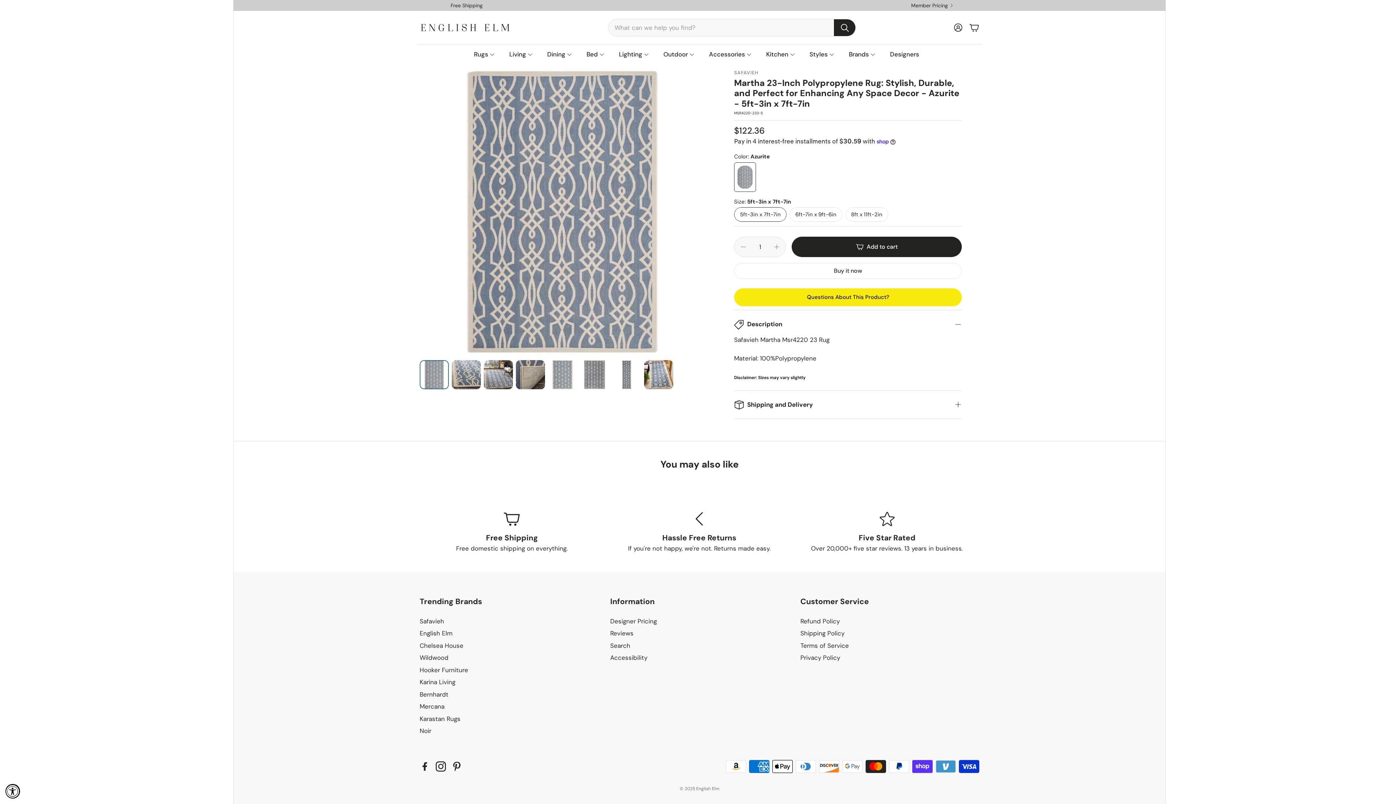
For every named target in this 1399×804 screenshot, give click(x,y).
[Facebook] (425, 766)
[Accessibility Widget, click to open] (12, 791)
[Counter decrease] (743, 246)
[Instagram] (441, 766)
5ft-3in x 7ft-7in (760, 214)
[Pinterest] (457, 766)
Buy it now (848, 271)
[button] (731, 27)
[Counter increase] (776, 246)
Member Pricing (929, 5)
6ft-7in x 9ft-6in (815, 214)
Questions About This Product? (848, 297)
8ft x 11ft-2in (866, 214)
